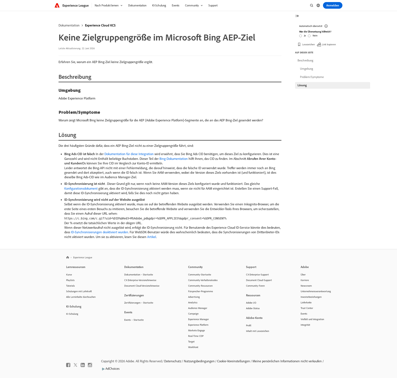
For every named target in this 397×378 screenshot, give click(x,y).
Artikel (151, 237)
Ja (305, 35)
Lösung (302, 85)
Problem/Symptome (312, 77)
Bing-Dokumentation (173, 159)
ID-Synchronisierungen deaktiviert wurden (99, 232)
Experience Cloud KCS (100, 25)
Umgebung (306, 69)
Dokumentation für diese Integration (129, 154)
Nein (315, 35)
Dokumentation (69, 25)
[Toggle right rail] (297, 16)
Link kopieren (329, 44)
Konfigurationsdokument (81, 188)
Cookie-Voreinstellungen (233, 361)
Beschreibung (305, 60)
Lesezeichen (308, 44)
